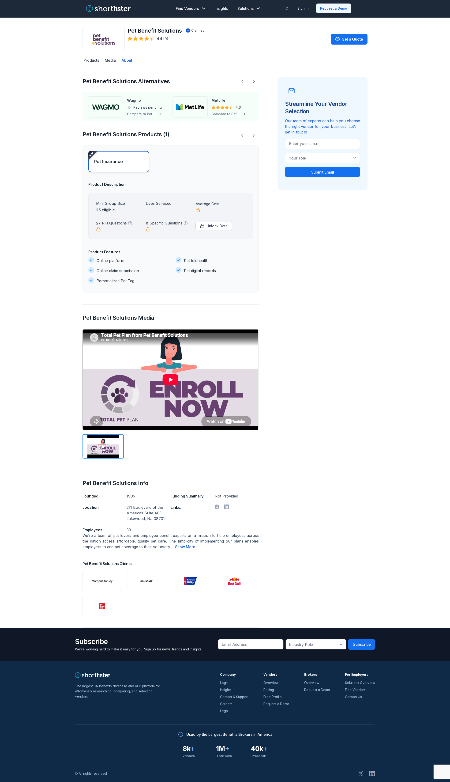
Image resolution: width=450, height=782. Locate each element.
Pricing (268, 690)
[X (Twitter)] (361, 773)
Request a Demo (333, 8)
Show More (185, 546)
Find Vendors (187, 8)
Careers (226, 704)
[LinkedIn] (372, 773)
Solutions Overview (360, 683)
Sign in (303, 8)
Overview (270, 683)
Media (110, 60)
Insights (221, 8)
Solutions (245, 8)
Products (91, 60)
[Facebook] (217, 507)
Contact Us (353, 697)
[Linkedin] (226, 507)
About (126, 60)
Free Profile (272, 697)
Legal (224, 711)
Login (224, 683)
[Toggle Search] (287, 8)
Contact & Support (234, 697)
